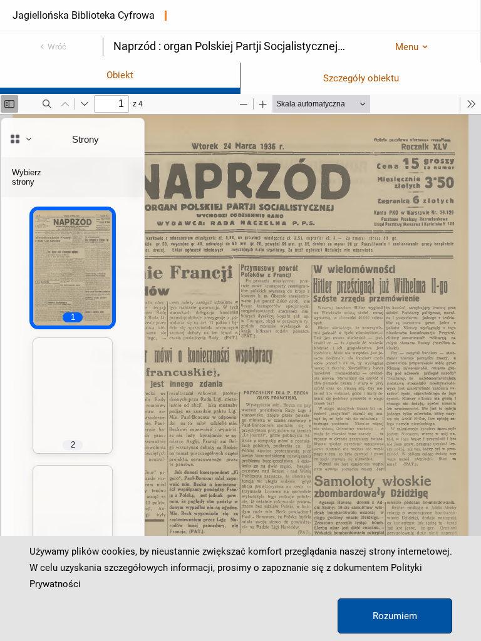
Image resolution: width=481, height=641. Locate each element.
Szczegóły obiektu (361, 78)
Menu (406, 47)
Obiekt (119, 75)
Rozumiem (395, 616)
